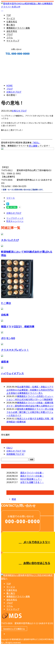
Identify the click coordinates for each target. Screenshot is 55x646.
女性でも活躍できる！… (32, 482)
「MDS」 (36, 142)
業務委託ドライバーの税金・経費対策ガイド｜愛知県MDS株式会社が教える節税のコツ (30, 404)
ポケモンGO (8, 338)
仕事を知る (11, 21)
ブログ (9, 34)
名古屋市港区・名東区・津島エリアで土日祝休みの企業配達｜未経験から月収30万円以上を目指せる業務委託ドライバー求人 (30, 390)
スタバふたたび (10, 240)
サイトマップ (12, 40)
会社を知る (11, 31)
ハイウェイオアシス (12, 373)
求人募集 (33, 145)
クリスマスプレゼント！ (15, 349)
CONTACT (10, 59)
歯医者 (5, 361)
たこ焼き (6, 303)
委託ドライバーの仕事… (32, 472)
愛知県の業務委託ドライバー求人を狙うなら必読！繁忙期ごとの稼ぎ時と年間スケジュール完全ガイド (29, 412)
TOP (8, 15)
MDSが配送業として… (31, 479)
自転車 (5, 314)
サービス (10, 18)
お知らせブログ (19, 110)
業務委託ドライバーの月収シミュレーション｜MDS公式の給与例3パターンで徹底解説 (29, 398)
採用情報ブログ (15, 454)
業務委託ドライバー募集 (18, 27)
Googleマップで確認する (14, 628)
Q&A (9, 447)
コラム (9, 37)
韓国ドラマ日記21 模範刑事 (17, 326)
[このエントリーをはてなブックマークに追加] (7, 204)
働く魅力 (10, 24)
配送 (14, 499)
